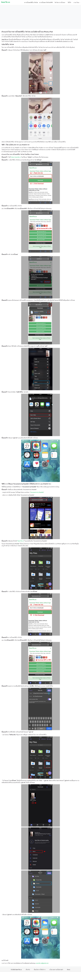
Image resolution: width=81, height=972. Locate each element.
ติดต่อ (68, 969)
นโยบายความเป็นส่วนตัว (56, 969)
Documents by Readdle (37, 492)
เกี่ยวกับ (28, 969)
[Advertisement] (40, 17)
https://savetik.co (16, 157)
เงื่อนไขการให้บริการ (39, 969)
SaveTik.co (5, 2)
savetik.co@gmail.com (42, 963)
